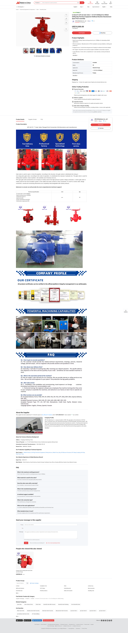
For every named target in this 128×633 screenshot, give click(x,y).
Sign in (110, 3)
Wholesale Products (64, 624)
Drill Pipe (83, 452)
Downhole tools (19, 590)
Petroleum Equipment (40, 452)
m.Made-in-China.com (67, 625)
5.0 (96, 121)
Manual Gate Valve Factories (62, 610)
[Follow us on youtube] (107, 620)
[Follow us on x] (103, 620)
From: (22, 524)
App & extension (95, 6)
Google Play (27, 620)
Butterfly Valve (43, 9)
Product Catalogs (35, 583)
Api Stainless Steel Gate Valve (23, 613)
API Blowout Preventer (66, 452)
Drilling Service (48, 452)
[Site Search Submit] (82, 2)
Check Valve (38, 604)
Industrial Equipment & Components (27, 9)
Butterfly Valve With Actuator (49, 604)
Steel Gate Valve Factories (47, 610)
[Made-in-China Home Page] (23, 2)
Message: (21, 531)
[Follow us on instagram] (105, 620)
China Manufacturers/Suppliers (53, 624)
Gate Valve (19, 604)
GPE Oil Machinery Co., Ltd (80, 20)
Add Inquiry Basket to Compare (43, 56)
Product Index (86, 624)
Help (88, 6)
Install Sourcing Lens (49, 620)
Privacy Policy (84, 628)
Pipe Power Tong (19, 454)
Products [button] (37, 2)
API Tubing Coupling (75, 452)
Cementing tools (67, 588)
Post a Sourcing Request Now (53, 543)
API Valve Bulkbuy (35, 613)
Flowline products (43, 590)
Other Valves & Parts (28, 604)
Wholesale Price (72, 624)
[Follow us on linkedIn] (111, 620)
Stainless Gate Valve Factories (33, 610)
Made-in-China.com (58, 625)
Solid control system (68, 590)
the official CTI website (47, 414)
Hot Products (37, 624)
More (17, 616)
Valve (37, 9)
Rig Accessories (91, 588)
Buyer (81, 6)
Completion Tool (43, 585)
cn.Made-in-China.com (77, 625)
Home (17, 9)
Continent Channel (79, 624)
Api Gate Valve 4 (83, 610)
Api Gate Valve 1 (102, 610)
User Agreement (71, 628)
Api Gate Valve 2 (73, 610)
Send (26, 543)
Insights (92, 624)
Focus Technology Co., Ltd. (55, 628)
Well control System (20, 588)
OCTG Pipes (42, 588)
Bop (60, 452)
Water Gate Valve (20, 610)
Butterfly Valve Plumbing (63, 604)
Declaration (78, 628)
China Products (43, 624)
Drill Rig (33, 452)
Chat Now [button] (103, 33)
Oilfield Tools (55, 452)
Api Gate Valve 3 (93, 610)
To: (22, 528)
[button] (78, 2)
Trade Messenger (37, 620)
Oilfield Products (27, 452)
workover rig (90, 585)
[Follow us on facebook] (101, 620)
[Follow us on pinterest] (109, 620)
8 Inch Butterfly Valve (75, 604)
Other (65, 585)
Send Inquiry (82, 32)
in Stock (17, 585)
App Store (19, 620)
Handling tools (91, 590)
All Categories (20, 6)
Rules (111, 6)
